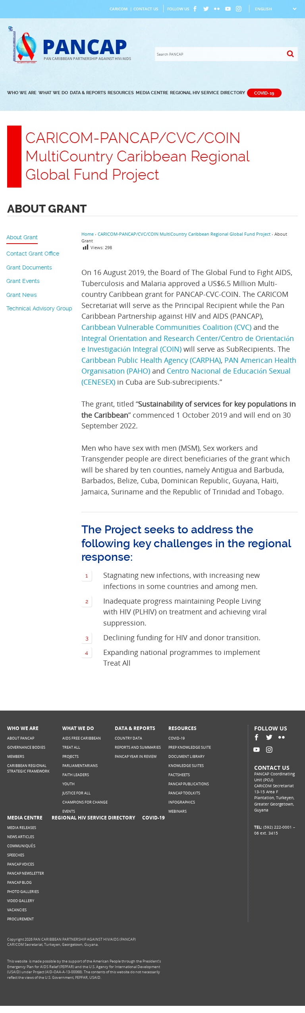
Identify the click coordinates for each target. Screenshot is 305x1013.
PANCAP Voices (20, 864)
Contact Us (145, 9)
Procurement (20, 919)
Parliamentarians (80, 765)
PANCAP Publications (188, 783)
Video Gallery (20, 900)
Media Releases (21, 827)
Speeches (15, 855)
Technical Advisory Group (39, 308)
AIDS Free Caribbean (81, 738)
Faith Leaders (75, 774)
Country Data (128, 738)
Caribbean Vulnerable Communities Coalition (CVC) (166, 327)
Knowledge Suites (186, 765)
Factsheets (179, 774)
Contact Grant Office (32, 253)
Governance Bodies (26, 747)
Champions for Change (85, 802)
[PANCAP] (24, 62)
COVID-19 (264, 92)
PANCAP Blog (19, 882)
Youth (68, 783)
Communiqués (21, 845)
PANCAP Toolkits (184, 793)
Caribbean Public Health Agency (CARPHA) (151, 360)
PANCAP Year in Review (135, 756)
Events (68, 811)
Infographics (181, 802)
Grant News (21, 295)
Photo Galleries (23, 891)
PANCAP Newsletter (25, 873)
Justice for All (76, 793)
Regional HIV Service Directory (207, 92)
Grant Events (23, 281)
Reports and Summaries (138, 747)
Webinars (177, 811)
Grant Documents (29, 267)
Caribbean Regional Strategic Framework (28, 768)
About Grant (22, 237)
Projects (70, 756)
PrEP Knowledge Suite (189, 747)
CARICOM (118, 9)
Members (15, 756)
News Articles (20, 836)
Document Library (186, 756)
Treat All (71, 747)
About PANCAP (20, 738)
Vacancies (17, 909)
